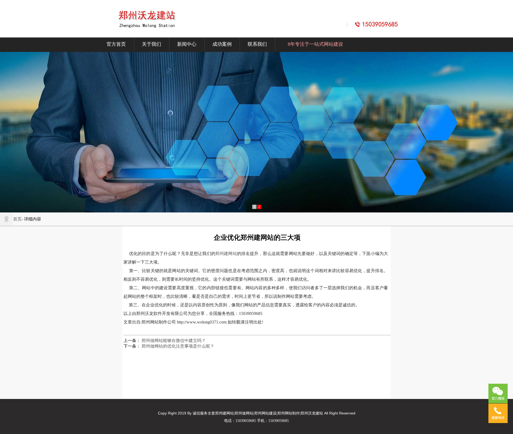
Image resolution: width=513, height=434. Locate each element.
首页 (17, 219)
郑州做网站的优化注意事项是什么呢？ (178, 346)
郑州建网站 (226, 253)
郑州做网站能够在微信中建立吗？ (174, 340)
